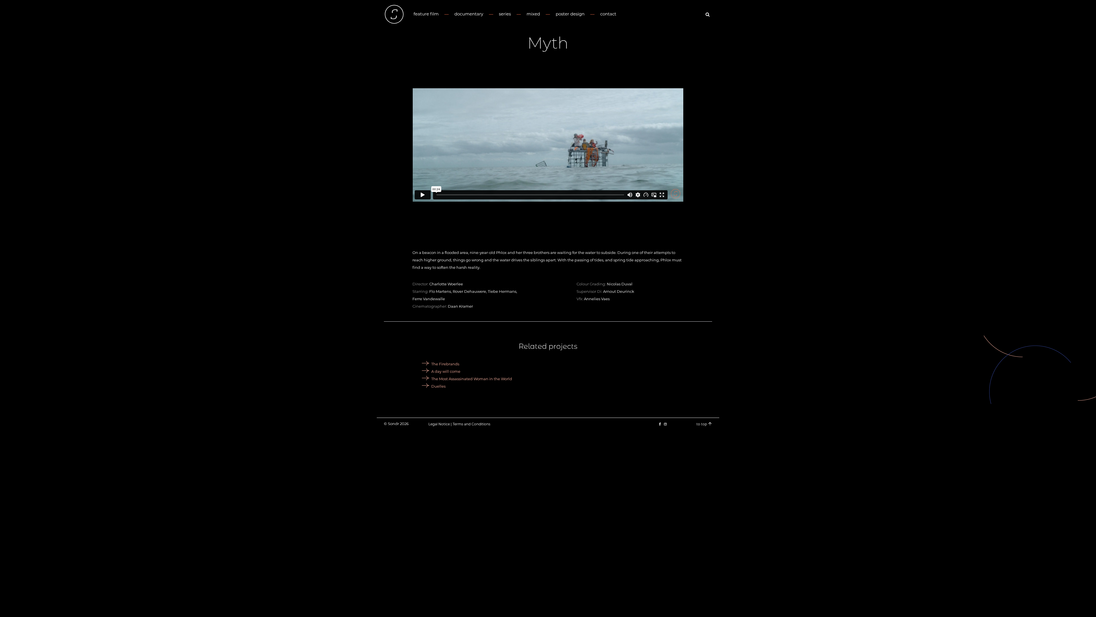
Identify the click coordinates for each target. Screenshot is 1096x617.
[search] (708, 14)
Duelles (438, 386)
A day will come (445, 371)
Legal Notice (439, 424)
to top (702, 424)
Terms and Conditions (471, 424)
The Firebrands (445, 364)
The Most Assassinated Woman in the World (471, 378)
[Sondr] (394, 14)
